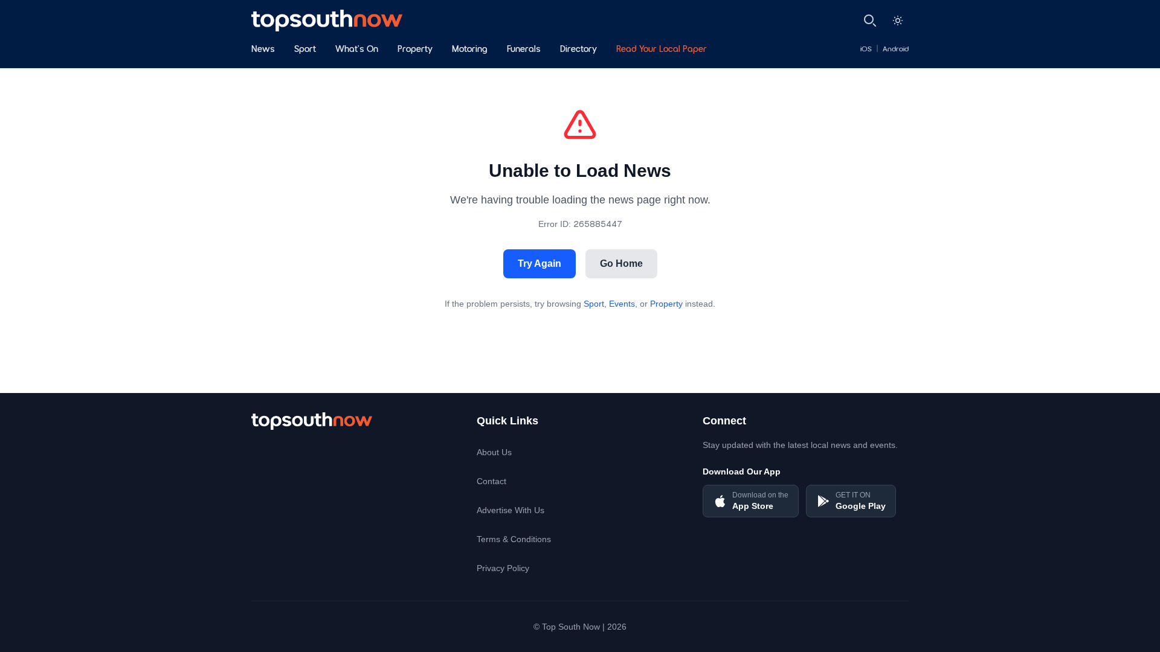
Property (415, 49)
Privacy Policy (503, 568)
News (263, 49)
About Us (494, 452)
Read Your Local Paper (661, 49)
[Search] (870, 20)
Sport (305, 49)
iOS (866, 49)
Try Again (539, 263)
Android (896, 49)
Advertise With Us (510, 510)
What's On (356, 49)
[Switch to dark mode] (898, 20)
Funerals (524, 49)
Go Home (621, 263)
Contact (491, 481)
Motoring (470, 49)
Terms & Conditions (514, 539)
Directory (578, 49)
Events (622, 303)
